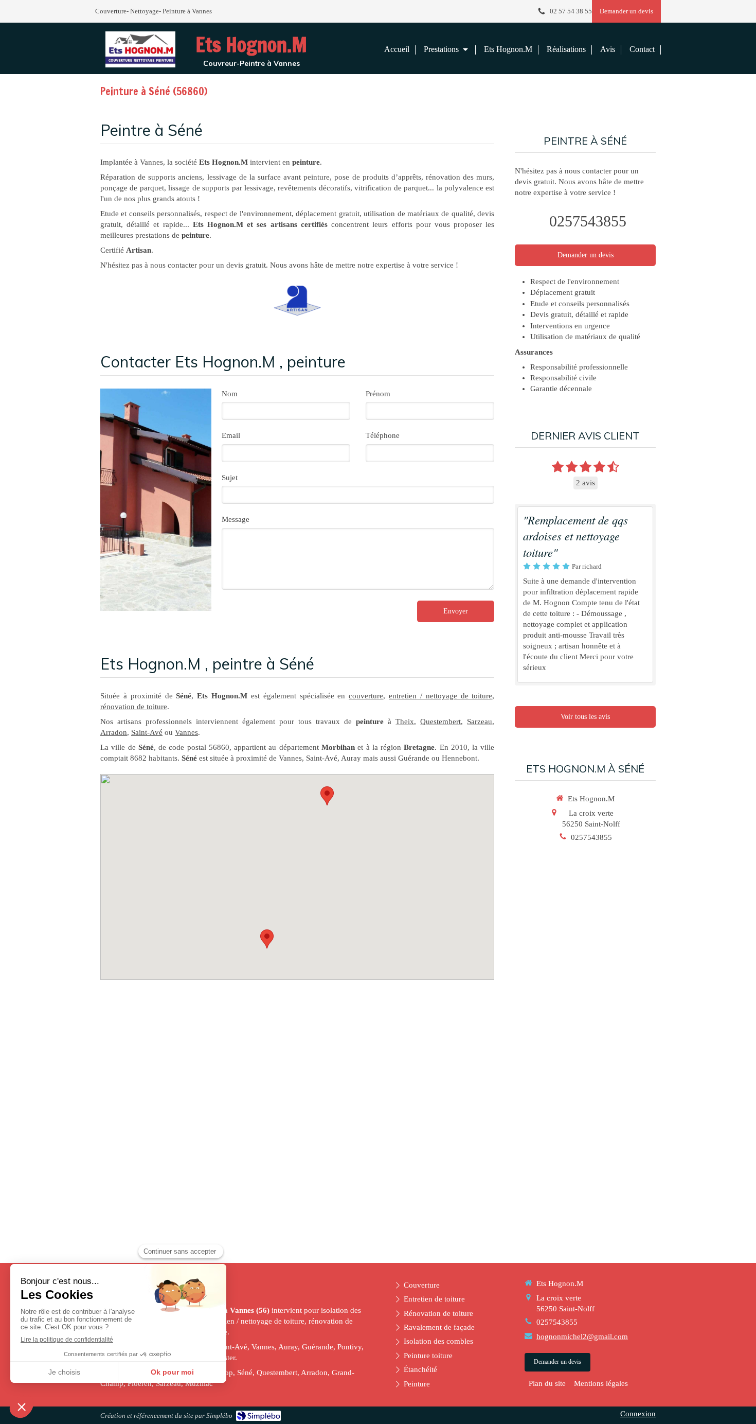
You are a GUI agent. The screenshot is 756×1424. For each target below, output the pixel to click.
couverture (366, 696)
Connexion (638, 1414)
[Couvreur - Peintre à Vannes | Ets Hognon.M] (140, 49)
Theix (404, 721)
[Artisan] (297, 300)
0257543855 (587, 221)
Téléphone (383, 435)
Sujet (230, 477)
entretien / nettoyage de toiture (440, 696)
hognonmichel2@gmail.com (582, 1336)
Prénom (378, 394)
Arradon (113, 732)
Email (231, 435)
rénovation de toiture (133, 706)
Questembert (440, 721)
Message (235, 519)
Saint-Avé (147, 732)
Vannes (186, 732)
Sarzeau (479, 721)
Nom (230, 394)
